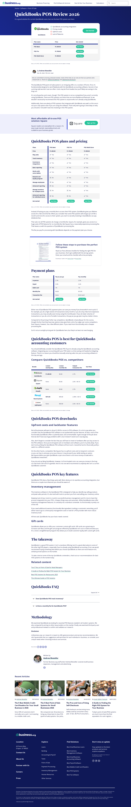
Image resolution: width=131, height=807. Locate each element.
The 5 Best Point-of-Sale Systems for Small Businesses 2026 (50, 705)
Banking (44, 751)
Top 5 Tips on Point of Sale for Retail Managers (46, 567)
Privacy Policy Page (103, 798)
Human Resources (48, 774)
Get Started (90, 31)
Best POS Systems (73, 771)
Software (23, 8)
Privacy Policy (78, 258)
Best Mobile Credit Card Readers (78, 767)
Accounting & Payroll (49, 755)
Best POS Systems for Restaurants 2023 (44, 575)
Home (17, 8)
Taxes (43, 759)
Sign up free (91, 123)
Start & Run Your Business (83, 3)
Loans (44, 747)
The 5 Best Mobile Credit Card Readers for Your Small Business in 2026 (26, 705)
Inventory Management (49, 771)
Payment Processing (48, 767)
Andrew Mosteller (45, 71)
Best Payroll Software (74, 763)
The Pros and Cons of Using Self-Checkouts (77, 704)
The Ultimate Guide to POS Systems (43, 578)
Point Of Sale (32, 8)
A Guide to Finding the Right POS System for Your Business (51, 571)
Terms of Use (70, 258)
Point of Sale (46, 763)
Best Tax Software (73, 775)
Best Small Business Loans (75, 747)
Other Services (46, 778)
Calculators (100, 3)
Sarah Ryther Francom (100, 699)
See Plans (80, 47)
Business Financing (43, 3)
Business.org (19, 801)
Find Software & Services (62, 3)
